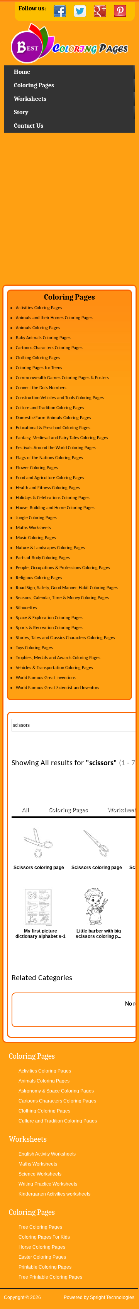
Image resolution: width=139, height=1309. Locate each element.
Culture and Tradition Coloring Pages (50, 408)
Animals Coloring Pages (38, 328)
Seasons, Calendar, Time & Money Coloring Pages (62, 598)
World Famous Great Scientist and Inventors (57, 688)
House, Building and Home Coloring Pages (55, 508)
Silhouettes (26, 608)
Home (70, 44)
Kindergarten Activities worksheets (54, 1194)
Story (21, 112)
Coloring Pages (34, 85)
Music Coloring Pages (36, 538)
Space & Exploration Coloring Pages (49, 618)
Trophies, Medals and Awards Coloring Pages (58, 658)
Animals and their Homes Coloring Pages (54, 318)
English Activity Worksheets (47, 1154)
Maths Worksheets (33, 528)
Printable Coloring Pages (45, 1267)
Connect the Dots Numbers (41, 388)
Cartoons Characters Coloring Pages (49, 348)
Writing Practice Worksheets (48, 1184)
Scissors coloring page (39, 867)
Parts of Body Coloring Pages (43, 558)
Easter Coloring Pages (42, 1257)
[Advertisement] (69, 211)
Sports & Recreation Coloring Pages (49, 628)
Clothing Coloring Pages (38, 358)
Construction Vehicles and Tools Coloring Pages (60, 398)
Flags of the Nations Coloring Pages (49, 458)
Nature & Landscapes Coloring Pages (50, 548)
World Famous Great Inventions (46, 678)
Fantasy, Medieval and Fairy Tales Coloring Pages (62, 438)
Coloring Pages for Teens (39, 368)
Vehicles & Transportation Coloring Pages (54, 668)
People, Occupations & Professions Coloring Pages (63, 568)
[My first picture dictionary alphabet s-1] (41, 906)
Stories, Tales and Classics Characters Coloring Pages (65, 638)
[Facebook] (60, 11)
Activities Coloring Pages (39, 308)
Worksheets (30, 98)
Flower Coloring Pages (37, 468)
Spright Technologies (112, 1297)
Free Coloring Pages (40, 1227)
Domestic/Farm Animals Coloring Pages (53, 418)
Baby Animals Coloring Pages (43, 338)
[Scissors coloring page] (41, 843)
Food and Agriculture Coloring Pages (50, 478)
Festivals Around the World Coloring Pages (56, 448)
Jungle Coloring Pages (36, 518)
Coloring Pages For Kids (44, 1237)
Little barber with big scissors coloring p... (98, 933)
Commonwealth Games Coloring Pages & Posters (62, 378)
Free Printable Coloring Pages (50, 1277)
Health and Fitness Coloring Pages (48, 488)
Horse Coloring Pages (42, 1247)
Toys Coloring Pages (34, 648)
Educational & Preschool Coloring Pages (53, 428)
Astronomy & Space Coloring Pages (56, 1091)
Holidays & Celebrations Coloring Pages (53, 498)
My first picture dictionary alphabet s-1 (40, 933)
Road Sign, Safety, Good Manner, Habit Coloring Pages (67, 588)
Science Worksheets (40, 1174)
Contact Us (28, 125)
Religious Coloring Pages (39, 578)
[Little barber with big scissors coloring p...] (98, 906)
